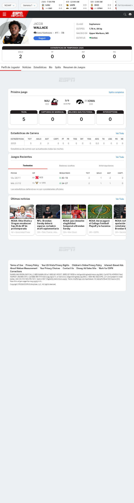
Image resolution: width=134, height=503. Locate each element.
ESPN (17, 14)
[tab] (27, 165)
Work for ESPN (106, 268)
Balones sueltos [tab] (67, 165)
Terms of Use (16, 265)
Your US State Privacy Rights (55, 265)
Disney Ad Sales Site (86, 268)
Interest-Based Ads (113, 265)
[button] (125, 14)
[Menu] (4, 14)
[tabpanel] (67, 177)
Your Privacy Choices (50, 268)
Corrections (16, 271)
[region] (74, 141)
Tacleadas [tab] (28, 165)
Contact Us (68, 268)
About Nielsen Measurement (23, 268)
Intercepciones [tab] (106, 165)
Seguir (42, 38)
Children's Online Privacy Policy (87, 265)
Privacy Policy (32, 265)
